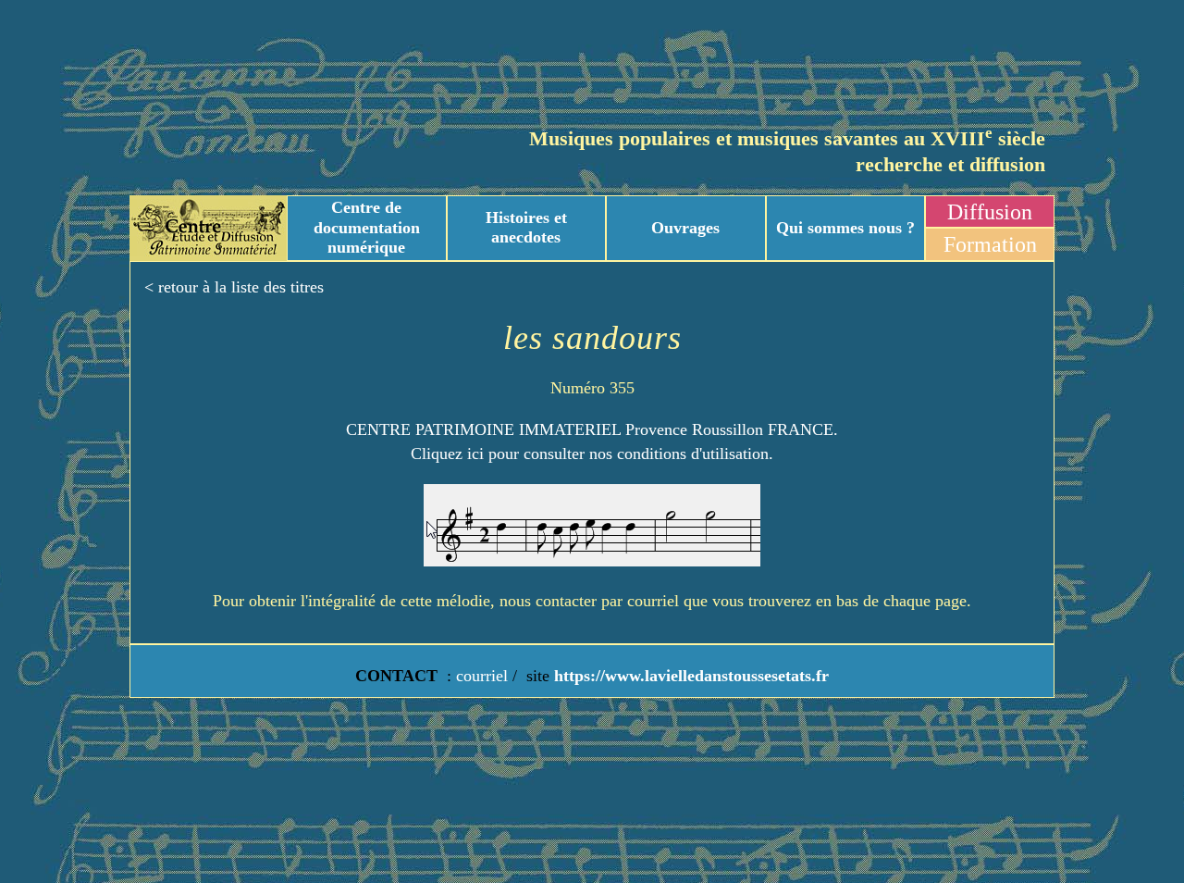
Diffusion (989, 212)
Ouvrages (685, 227)
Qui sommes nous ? (845, 227)
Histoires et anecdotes (526, 227)
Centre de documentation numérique (367, 227)
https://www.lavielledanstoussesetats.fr (689, 675)
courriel (482, 675)
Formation (990, 244)
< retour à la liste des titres (234, 287)
